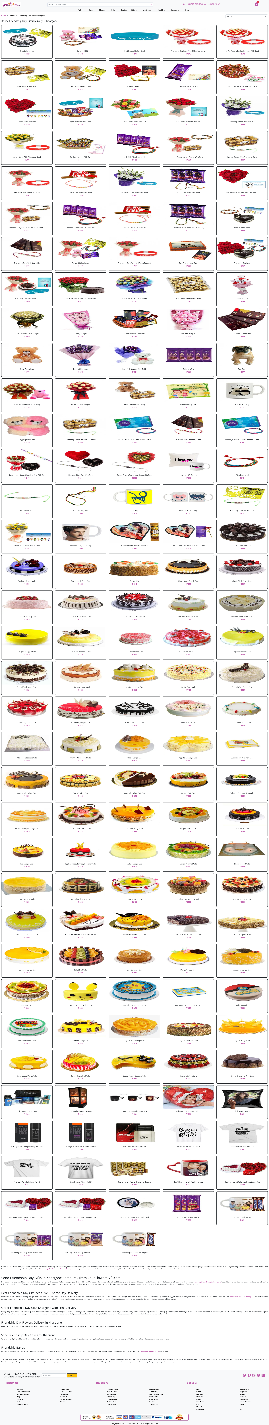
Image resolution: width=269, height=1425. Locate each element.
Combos (124, 10)
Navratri (242, 1394)
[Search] (151, 4)
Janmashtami (244, 1389)
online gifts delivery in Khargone (208, 1282)
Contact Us (63, 1397)
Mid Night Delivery (23, 1394)
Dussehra (243, 1397)
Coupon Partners (65, 1399)
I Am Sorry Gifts (154, 1389)
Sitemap (63, 1402)
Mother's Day (111, 1394)
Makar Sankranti (202, 1407)
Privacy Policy (64, 1394)
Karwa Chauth (244, 1399)
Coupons (20, 1399)
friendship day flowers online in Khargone (56, 1269)
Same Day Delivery (23, 1392)
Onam (198, 1399)
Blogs (18, 1397)
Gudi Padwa (200, 1402)
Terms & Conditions (66, 1392)
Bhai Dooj (199, 1394)
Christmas (199, 1397)
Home (3, 16)
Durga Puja (243, 1392)
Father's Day (111, 1397)
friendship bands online (149, 1351)
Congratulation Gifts (156, 1394)
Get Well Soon (111, 1402)
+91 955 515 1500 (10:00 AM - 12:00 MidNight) (202, 4)
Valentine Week (112, 1389)
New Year (152, 1402)
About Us (20, 1389)
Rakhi (198, 1389)
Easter (242, 1407)
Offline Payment (22, 1404)
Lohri (198, 1404)
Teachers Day (111, 1404)
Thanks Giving (153, 1392)
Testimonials (64, 1389)
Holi (241, 1409)
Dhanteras (200, 1409)
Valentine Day (111, 1392)
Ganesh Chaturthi (246, 1402)
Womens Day (153, 1399)
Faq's (18, 1402)
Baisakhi (242, 1404)
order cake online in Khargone (241, 1297)
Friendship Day (112, 1399)
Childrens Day (153, 1404)
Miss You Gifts (153, 1397)
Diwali (198, 1392)
